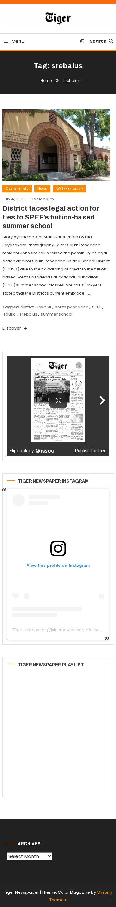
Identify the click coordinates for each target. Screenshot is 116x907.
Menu (17, 41)
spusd (9, 314)
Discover (12, 328)
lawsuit (44, 307)
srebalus (28, 314)
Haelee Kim (42, 199)
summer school (56, 314)
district (27, 307)
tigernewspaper (68, 629)
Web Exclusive (69, 188)
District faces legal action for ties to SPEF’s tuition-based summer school (50, 217)
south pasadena (71, 307)
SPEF (96, 307)
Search (98, 41)
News (42, 188)
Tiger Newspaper (29, 629)
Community (17, 188)
